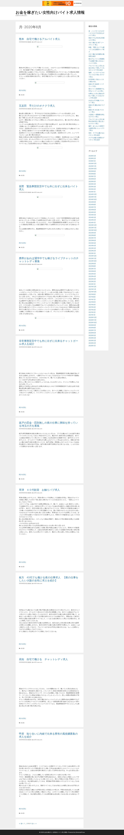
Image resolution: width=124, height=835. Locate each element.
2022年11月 (92, 258)
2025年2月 (92, 189)
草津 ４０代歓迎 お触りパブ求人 (39, 489)
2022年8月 (92, 266)
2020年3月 (92, 340)
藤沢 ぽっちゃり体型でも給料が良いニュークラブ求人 (96, 128)
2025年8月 (92, 174)
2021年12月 (92, 286)
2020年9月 (92, 325)
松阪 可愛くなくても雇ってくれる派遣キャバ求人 (96, 49)
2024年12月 (93, 194)
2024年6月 (92, 209)
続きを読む (22, 90)
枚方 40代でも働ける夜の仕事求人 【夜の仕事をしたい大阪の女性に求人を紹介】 (48, 579)
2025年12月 (92, 163)
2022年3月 (92, 279)
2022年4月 (92, 276)
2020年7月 (92, 330)
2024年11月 (92, 197)
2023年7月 (92, 238)
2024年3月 (92, 217)
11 (30, 823)
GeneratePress (80, 832)
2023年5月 (92, 243)
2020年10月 (93, 322)
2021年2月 (92, 312)
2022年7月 (92, 269)
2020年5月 (92, 335)
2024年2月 (92, 220)
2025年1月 (92, 192)
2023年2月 (92, 251)
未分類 (22, 95)
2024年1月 (92, 222)
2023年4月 (92, 245)
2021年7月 (92, 299)
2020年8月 (92, 327)
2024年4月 (92, 215)
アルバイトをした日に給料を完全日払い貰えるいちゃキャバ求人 (96, 121)
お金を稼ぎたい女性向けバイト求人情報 (50, 12)
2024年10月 (93, 199)
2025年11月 (92, 166)
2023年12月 (93, 225)
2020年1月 (92, 345)
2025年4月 (92, 184)
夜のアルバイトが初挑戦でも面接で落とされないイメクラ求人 (96, 61)
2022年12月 (92, 256)
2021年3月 (92, 310)
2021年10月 (92, 292)
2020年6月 (92, 333)
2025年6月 (92, 179)
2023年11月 (92, 227)
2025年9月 (92, 171)
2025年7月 (92, 176)
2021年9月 (92, 294)
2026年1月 (92, 161)
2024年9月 (92, 202)
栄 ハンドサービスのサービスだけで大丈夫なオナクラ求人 (96, 33)
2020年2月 (92, 343)
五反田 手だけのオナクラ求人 (37, 105)
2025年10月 (93, 168)
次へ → (34, 823)
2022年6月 (92, 271)
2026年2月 (92, 158)
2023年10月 (93, 230)
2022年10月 (93, 261)
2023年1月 (92, 253)
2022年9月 (92, 263)
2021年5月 (92, 304)
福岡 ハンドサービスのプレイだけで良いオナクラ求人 (96, 75)
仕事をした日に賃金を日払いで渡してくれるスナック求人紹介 (96, 96)
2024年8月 (92, 204)
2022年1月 (92, 284)
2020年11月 (92, 320)
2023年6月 (92, 240)
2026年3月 (92, 156)
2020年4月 (92, 338)
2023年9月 (92, 233)
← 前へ (21, 823)
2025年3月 (92, 186)
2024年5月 (92, 212)
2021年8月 (92, 297)
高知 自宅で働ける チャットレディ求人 (43, 659)
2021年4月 (92, 307)
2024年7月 (92, 207)
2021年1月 (92, 315)
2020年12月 (93, 317)
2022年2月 (92, 281)
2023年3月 (92, 248)
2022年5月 (92, 274)
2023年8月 (92, 235)
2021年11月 (92, 289)
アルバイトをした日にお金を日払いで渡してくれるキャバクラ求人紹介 (96, 68)
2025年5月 (92, 181)
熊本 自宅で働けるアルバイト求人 (39, 38)
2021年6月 (92, 302)
